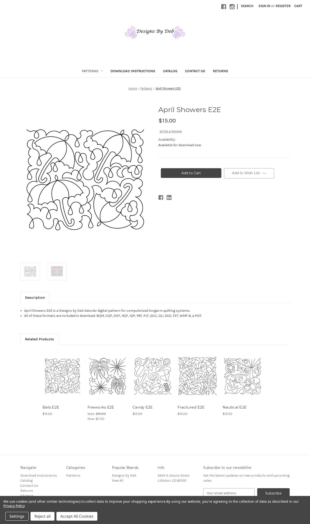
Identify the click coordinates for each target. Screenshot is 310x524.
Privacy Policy (13, 505)
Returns (220, 71)
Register (283, 6)
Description (35, 297)
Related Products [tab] (39, 339)
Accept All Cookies (76, 516)
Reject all (42, 516)
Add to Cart (62, 380)
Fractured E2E (191, 407)
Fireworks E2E (100, 407)
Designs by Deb (124, 475)
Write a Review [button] (171, 131)
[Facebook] (223, 6)
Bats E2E (50, 407)
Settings (16, 516)
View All (117, 480)
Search (247, 6)
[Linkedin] (169, 197)
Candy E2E (142, 407)
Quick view (62, 372)
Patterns (90, 71)
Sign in (264, 6)
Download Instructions (132, 71)
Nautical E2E (235, 407)
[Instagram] (232, 6)
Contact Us (195, 71)
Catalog (170, 71)
